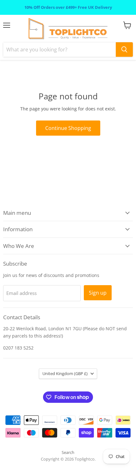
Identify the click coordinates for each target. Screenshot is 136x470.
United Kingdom (65, 373)
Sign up (98, 292)
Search (68, 452)
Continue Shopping (68, 128)
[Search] (124, 49)
